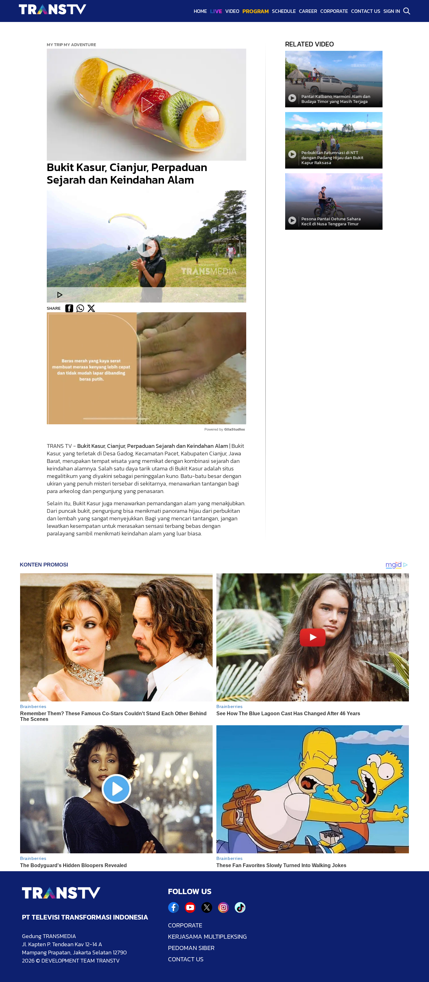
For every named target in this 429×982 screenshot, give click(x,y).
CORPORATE (185, 925)
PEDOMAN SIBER (191, 948)
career (308, 11)
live (216, 11)
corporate (334, 11)
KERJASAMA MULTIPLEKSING (207, 936)
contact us (365, 11)
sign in (391, 11)
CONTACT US (186, 959)
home (200, 11)
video (232, 11)
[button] (146, 105)
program (255, 11)
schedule (284, 11)
